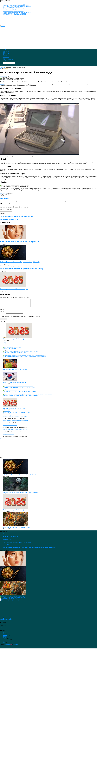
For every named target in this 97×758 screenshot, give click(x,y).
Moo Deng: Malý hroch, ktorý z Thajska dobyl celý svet (14, 13)
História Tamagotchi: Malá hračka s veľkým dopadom (14, 9)
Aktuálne (6, 51)
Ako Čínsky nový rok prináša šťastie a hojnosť (12, 7)
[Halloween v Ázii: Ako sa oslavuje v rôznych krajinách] (13, 597)
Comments (5, 344)
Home (1, 67)
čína (11, 619)
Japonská (2, 84)
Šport (4, 58)
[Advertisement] (48, 39)
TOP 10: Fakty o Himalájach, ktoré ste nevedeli (14, 352)
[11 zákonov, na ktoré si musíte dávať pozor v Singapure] (12, 596)
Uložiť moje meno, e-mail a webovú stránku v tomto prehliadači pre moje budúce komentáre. (21, 316)
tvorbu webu (15, 644)
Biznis (4, 52)
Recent (4, 343)
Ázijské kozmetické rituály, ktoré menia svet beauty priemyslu (15, 4)
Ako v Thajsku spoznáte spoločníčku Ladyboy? (15, 369)
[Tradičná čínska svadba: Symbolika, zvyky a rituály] (9, 600)
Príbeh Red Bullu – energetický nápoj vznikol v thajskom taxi (15, 429)
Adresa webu (3, 314)
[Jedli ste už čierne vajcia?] (12, 347)
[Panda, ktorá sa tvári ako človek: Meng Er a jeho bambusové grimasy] (24, 265)
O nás (4, 60)
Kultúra (5, 55)
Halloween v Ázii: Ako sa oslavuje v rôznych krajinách (14, 14)
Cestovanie (6, 53)
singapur (1, 619)
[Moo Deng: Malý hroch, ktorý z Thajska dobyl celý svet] (8, 598)
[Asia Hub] (2, 26)
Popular (4, 342)
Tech (4, 54)
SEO (20, 644)
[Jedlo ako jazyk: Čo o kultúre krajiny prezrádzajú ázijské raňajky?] (13, 259)
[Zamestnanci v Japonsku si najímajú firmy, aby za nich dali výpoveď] (10, 599)
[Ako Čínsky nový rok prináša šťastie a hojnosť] (13, 286)
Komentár (2, 306)
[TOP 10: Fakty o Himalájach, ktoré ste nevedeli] (20, 351)
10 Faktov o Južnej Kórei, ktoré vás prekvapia (14, 382)
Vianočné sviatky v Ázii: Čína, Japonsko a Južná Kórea (14, 8)
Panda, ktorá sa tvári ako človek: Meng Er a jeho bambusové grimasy (17, 6)
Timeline (6, 619)
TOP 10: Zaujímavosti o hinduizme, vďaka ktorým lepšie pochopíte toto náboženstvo (24, 356)
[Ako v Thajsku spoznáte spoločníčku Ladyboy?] (10, 368)
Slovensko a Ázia (8, 59)
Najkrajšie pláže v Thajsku (8, 434)
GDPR (1, 627)
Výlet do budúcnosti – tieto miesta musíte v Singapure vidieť (15, 420)
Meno (1, 309)
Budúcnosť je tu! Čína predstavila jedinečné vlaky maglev (15, 416)
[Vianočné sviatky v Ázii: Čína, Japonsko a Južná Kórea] (6, 411)
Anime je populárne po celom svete (10, 425)
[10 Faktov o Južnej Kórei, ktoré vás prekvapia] (10, 381)
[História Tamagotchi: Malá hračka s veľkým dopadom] (13, 615)
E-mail (2, 311)
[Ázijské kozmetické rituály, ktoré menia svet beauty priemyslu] (13, 238)
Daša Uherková (3, 76)
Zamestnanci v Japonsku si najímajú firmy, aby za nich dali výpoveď (17, 12)
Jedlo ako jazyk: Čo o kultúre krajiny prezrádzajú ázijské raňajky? (16, 5)
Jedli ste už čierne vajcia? (9, 348)
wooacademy (7, 644)
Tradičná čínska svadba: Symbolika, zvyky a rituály (13, 11)
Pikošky (5, 50)
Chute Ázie (6, 57)
